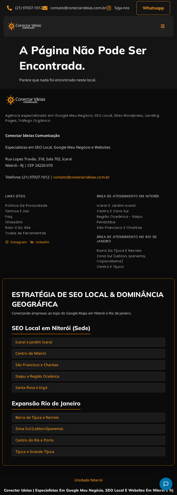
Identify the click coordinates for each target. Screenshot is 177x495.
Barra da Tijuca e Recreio (37, 417)
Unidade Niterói (88, 480)
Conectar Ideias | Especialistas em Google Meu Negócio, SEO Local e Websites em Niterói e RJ (88, 490)
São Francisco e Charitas (36, 364)
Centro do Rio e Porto (34, 440)
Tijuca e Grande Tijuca (34, 451)
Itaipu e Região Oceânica (37, 376)
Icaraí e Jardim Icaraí (33, 342)
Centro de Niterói (30, 353)
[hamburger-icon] (162, 26)
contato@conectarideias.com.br (81, 177)
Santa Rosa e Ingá (31, 387)
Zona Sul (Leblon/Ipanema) (39, 428)
